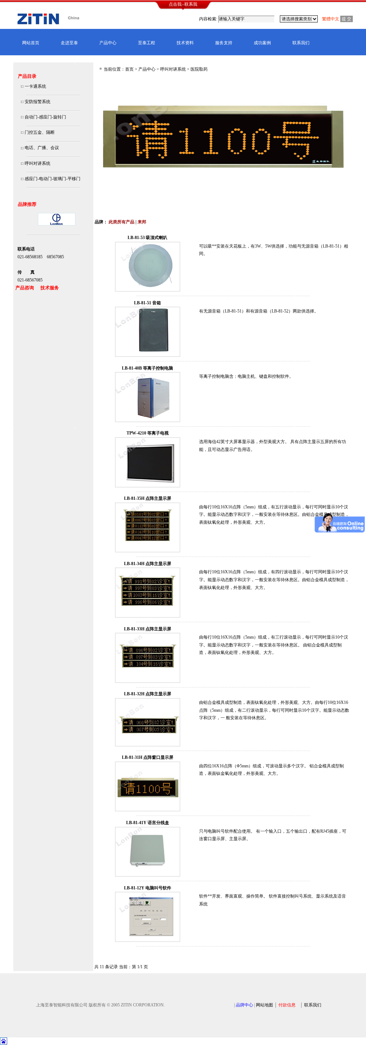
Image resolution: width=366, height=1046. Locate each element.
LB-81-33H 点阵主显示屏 (147, 628)
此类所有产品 (121, 221)
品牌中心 (244, 1004)
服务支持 (223, 42)
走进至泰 (69, 42)
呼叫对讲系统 (173, 69)
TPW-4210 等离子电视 (148, 433)
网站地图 (264, 1004)
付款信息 (287, 1004)
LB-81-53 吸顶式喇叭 (147, 237)
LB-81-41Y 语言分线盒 (147, 822)
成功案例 (262, 42)
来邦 (142, 221)
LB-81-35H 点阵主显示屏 (147, 498)
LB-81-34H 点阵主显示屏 (147, 563)
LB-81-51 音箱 (147, 302)
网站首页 (30, 42)
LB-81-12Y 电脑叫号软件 (147, 887)
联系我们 (301, 42)
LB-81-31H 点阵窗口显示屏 (147, 757)
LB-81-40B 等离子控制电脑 (147, 368)
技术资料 (185, 42)
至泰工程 (146, 42)
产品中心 (108, 42)
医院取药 (199, 69)
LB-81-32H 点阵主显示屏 (147, 693)
